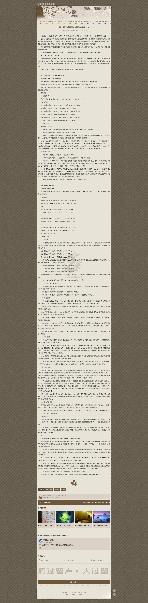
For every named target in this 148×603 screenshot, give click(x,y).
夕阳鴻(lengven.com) (68, 592)
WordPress (81, 592)
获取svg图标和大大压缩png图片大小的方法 (95, 502)
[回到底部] (114, 594)
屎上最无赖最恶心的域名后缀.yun (68, 525)
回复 (40, 548)
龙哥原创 (51, 21)
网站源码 (69, 21)
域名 (51, 489)
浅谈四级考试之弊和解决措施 (49, 525)
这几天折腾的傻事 (45, 502)
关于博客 (98, 21)
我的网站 (107, 21)
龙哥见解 (75, 30)
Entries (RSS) (70, 594)
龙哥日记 (59, 21)
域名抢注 (56, 489)
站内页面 (88, 21)
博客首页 (42, 21)
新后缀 (63, 489)
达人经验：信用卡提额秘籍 (85, 525)
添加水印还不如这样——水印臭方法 (106, 525)
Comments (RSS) (78, 594)
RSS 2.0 (50, 497)
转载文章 (77, 21)
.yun (47, 489)
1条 (80, 30)
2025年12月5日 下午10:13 (50, 542)
